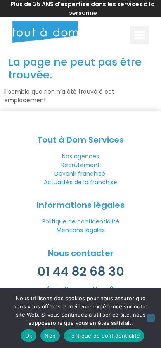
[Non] (151, 318)
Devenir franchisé (80, 173)
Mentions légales (81, 230)
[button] (139, 35)
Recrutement (80, 165)
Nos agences (80, 156)
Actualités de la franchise (80, 182)
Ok (29, 335)
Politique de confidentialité (80, 221)
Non (50, 335)
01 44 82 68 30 (80, 271)
